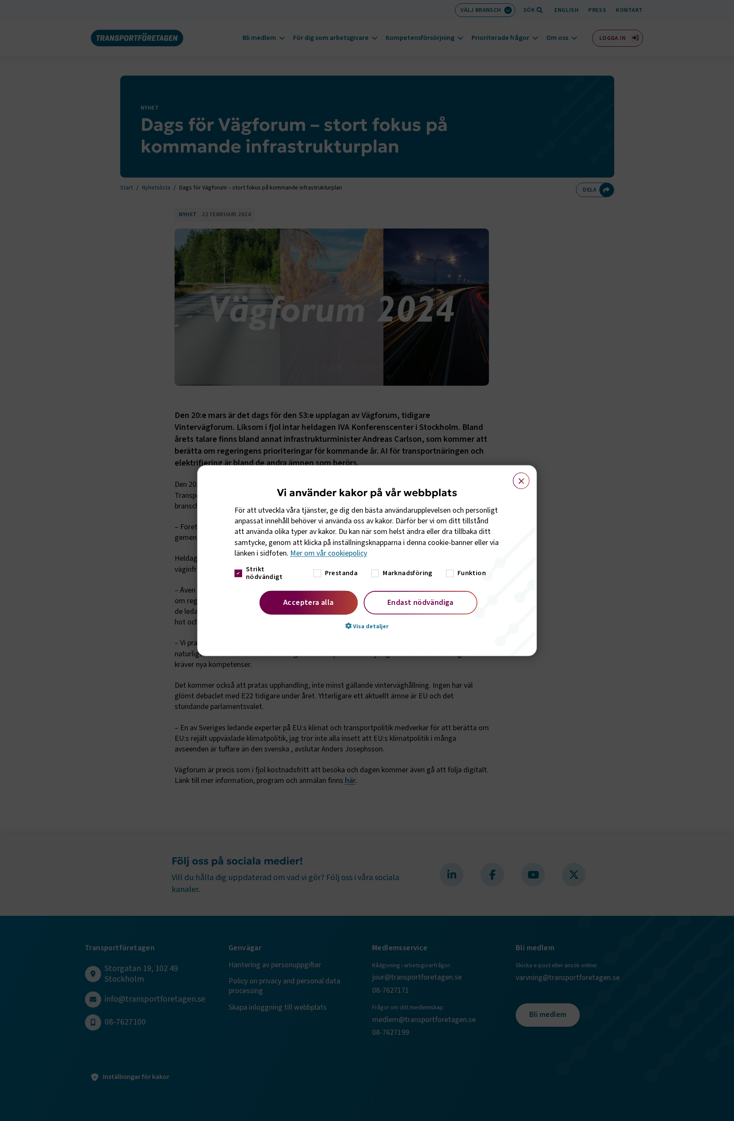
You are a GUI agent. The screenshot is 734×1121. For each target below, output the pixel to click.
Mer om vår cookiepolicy (328, 553)
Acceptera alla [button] (308, 602)
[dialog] (367, 560)
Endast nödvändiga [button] (420, 602)
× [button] (516, 476)
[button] (367, 626)
